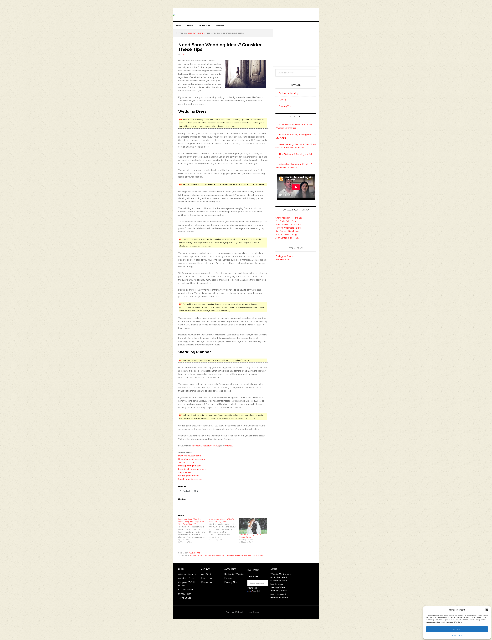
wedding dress (228, 555)
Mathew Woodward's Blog (288, 228)
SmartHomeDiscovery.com (191, 479)
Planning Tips (194, 553)
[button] (487, 610)
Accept (457, 629)
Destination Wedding (288, 93)
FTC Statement (185, 589)
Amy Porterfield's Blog (286, 234)
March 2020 (207, 578)
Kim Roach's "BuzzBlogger (288, 231)
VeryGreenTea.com (187, 472)
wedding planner (255, 555)
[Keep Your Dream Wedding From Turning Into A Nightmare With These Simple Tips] (193, 530)
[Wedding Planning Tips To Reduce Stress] (253, 526)
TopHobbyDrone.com (188, 462)
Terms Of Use (184, 598)
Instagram (207, 446)
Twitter (216, 446)
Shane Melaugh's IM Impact (288, 218)
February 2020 (208, 582)
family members (214, 555)
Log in (263, 612)
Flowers (282, 100)
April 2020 (206, 574)
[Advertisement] (295, 48)
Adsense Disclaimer (187, 574)
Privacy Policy (457, 635)
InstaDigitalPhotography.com (192, 469)
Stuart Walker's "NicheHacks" (288, 224)
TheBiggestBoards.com (286, 256)
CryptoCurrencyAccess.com (191, 459)
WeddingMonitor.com (188, 476)
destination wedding (198, 555)
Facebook (197, 446)
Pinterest (228, 446)
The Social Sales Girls (285, 221)
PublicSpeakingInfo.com (189, 466)
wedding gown (241, 555)
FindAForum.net (283, 259)
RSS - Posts (253, 570)
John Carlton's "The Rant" (287, 238)
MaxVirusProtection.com (189, 456)
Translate (256, 591)
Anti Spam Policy (186, 578)
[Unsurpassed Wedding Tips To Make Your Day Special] (224, 529)
